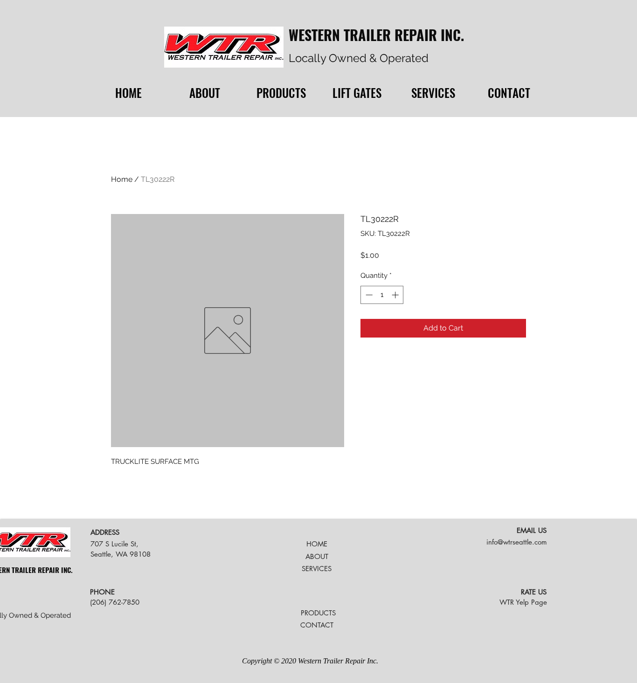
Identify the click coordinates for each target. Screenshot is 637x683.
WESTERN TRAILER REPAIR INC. (376, 34)
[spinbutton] (382, 295)
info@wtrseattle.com (516, 542)
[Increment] (396, 295)
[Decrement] (368, 295)
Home (121, 179)
